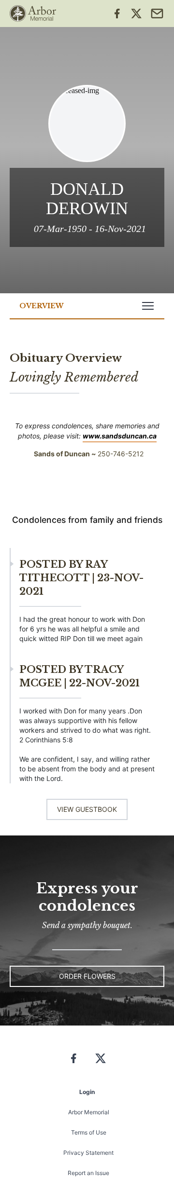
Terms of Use (88, 1132)
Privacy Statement (88, 1152)
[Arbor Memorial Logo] (33, 13)
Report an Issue (88, 1173)
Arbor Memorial (88, 1112)
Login (87, 1091)
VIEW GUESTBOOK (87, 809)
